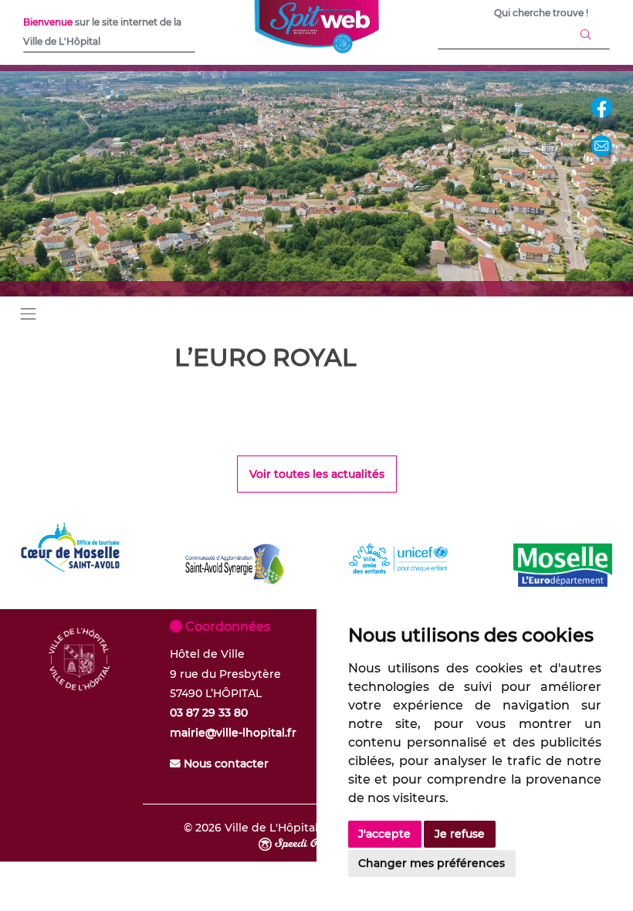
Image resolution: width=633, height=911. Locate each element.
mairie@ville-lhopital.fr (233, 732)
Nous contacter (225, 763)
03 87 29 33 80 (209, 712)
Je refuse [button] (460, 834)
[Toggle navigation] (28, 313)
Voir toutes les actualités (316, 474)
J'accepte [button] (384, 834)
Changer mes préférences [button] (431, 863)
